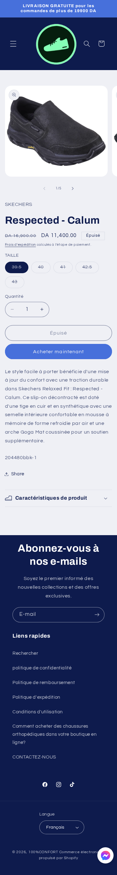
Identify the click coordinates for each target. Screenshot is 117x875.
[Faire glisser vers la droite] (73, 188)
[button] (13, 43)
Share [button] (17, 474)
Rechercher (25, 653)
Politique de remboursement (43, 682)
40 (44, 268)
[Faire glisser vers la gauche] (44, 188)
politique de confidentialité (42, 668)
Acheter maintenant (58, 351)
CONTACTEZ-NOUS (34, 757)
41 (66, 268)
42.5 (90, 268)
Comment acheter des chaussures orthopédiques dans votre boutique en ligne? (54, 734)
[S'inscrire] (97, 614)
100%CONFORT (43, 852)
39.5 (20, 268)
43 (18, 283)
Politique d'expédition (36, 697)
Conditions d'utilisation (37, 712)
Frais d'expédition (20, 244)
